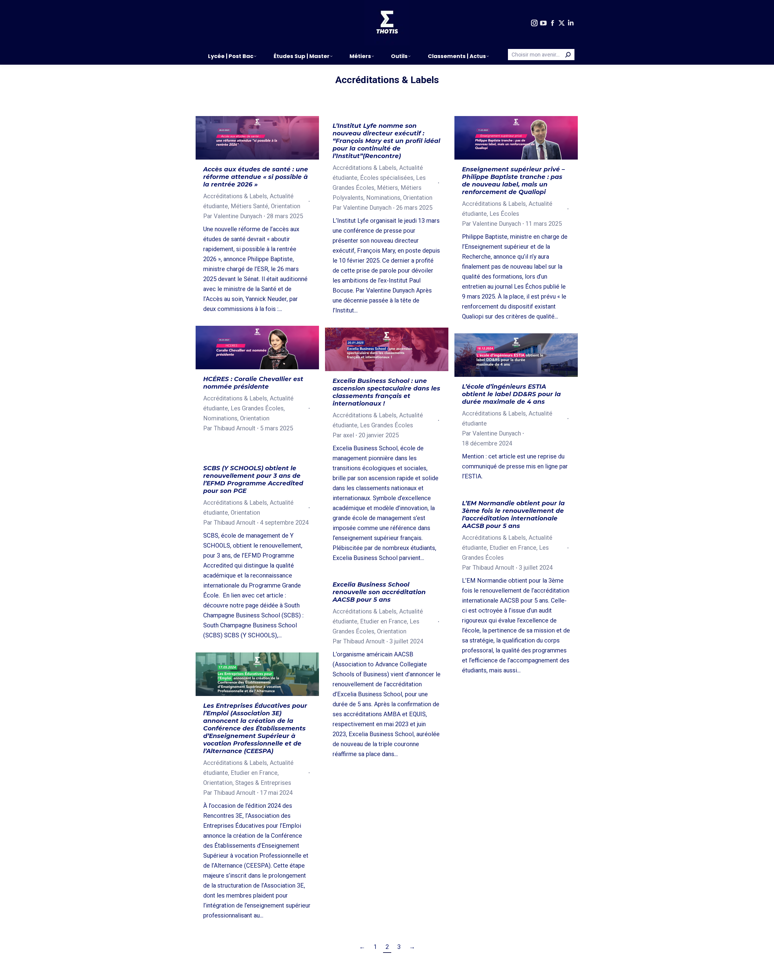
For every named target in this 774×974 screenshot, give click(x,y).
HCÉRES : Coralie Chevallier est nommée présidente (253, 382)
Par (232, 216)
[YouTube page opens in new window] (543, 23)
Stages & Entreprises (263, 782)
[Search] (568, 54)
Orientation (285, 206)
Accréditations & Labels (235, 196)
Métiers (387, 187)
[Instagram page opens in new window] (534, 23)
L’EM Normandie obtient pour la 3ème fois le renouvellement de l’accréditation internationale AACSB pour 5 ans (513, 514)
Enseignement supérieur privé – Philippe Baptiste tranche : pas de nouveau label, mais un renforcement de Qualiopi (513, 181)
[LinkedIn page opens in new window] (570, 23)
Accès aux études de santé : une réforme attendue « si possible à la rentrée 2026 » (255, 177)
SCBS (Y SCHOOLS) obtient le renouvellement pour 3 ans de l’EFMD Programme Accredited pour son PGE (253, 479)
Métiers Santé (249, 206)
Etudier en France (512, 547)
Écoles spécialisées (386, 177)
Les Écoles (504, 213)
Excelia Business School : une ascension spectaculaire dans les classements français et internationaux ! (386, 392)
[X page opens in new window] (561, 23)
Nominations (383, 197)
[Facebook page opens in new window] (552, 23)
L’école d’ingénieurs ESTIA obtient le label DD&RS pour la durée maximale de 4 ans (511, 394)
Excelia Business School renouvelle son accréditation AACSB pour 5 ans (379, 592)
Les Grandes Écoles (257, 408)
